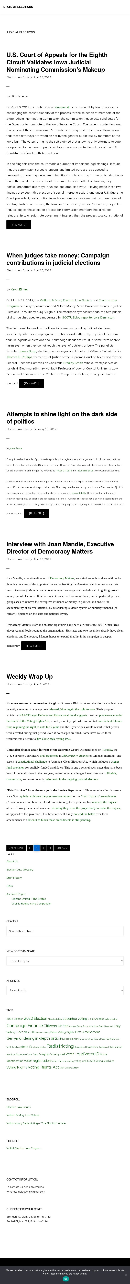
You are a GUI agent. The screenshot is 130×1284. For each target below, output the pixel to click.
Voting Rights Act (43, 1067)
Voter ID (91, 1053)
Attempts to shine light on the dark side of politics (61, 417)
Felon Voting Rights (62, 1032)
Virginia (44, 1054)
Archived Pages (16, 894)
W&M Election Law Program (23, 1148)
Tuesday (107, 749)
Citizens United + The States (29, 898)
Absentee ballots (55, 1019)
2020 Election (35, 1018)
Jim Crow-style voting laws (54, 738)
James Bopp (27, 351)
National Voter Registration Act (106, 1039)
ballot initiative (111, 1019)
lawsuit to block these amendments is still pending (59, 820)
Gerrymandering (20, 1038)
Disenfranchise (85, 1026)
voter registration (37, 1060)
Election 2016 (25, 1032)
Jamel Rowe (15, 448)
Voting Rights (16, 1067)
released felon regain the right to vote (72, 709)
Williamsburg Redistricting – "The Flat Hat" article (36, 1123)
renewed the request (104, 802)
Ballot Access (96, 1018)
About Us (12, 861)
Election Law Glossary (19, 869)
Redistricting (60, 1046)
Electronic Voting (43, 1032)
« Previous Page (16, 847)
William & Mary (72, 1068)
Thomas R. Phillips (19, 357)
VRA (62, 1067)
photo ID (26, 1046)
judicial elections (71, 1038)
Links (9, 885)
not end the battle (84, 814)
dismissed (62, 107)
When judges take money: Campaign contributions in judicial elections (58, 259)
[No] (125, 1275)
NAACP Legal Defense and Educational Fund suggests (53, 715)
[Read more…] (21, 226)
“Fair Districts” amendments (98, 796)
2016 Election (14, 1018)
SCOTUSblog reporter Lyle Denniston (88, 317)
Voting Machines (104, 1061)
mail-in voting (86, 1039)
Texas (36, 1054)
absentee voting (74, 1018)
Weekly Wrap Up (29, 676)
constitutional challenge (32, 761)
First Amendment (87, 1032)
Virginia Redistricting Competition (31, 903)
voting (70, 1061)
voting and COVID (84, 1061)
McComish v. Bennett (75, 755)
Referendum (79, 1047)
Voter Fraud (75, 1054)
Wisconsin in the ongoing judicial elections (72, 779)
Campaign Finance (24, 1025)
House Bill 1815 (64, 470)
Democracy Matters (62, 578)
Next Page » (62, 847)
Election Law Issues (18, 1107)
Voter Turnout (59, 1061)
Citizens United (56, 1025)
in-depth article (48, 1038)
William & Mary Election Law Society (66, 300)
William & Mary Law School (22, 1115)
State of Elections (18, 7)
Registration (92, 1046)
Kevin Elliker (19, 289)
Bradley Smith (73, 363)
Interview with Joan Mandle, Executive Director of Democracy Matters (60, 547)
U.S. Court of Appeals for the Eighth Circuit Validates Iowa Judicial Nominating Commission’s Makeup (56, 61)
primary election (39, 1047)
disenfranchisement (103, 1026)
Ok (65, 1279)
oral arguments (49, 755)
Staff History (14, 877)
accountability (79, 493)
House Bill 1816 (85, 470)
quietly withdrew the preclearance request (45, 796)
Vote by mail (57, 1054)
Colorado (72, 1026)
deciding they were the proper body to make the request (86, 808)
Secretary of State (106, 1047)
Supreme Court (24, 1054)
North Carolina (13, 1047)
